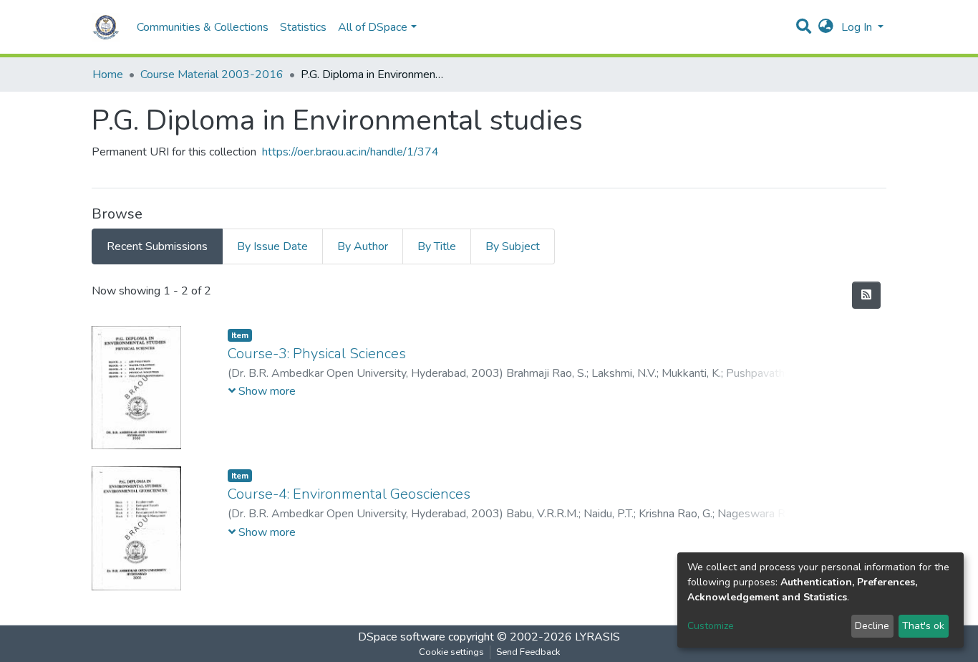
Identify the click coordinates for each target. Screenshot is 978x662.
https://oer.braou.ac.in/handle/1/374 (350, 152)
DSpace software (401, 637)
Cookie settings (451, 652)
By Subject (512, 246)
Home (107, 74)
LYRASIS (597, 637)
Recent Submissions (157, 246)
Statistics (303, 27)
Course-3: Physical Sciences (317, 353)
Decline (872, 626)
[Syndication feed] (866, 295)
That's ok (923, 626)
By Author (362, 246)
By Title (436, 246)
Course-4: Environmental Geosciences (349, 494)
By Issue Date (272, 246)
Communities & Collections (202, 27)
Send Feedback (528, 652)
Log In (858, 27)
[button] (825, 27)
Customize (710, 626)
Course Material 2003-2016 (212, 74)
